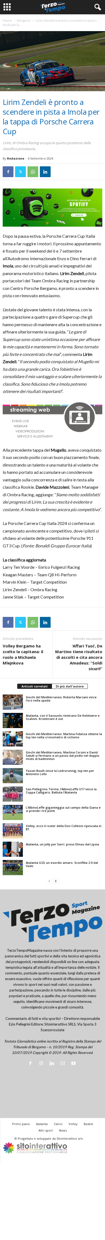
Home (7, 20)
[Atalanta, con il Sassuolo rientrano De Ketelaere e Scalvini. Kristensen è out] (13, 720)
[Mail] (63, 1064)
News (63, 1130)
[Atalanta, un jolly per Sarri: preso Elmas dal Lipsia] (13, 849)
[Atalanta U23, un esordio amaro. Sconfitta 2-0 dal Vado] (13, 867)
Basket (88, 1124)
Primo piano (21, 1124)
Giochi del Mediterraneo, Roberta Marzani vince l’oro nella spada (61, 698)
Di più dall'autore (70, 686)
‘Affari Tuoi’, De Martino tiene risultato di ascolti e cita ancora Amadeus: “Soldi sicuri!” (78, 657)
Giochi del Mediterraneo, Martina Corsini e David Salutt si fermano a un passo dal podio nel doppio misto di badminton (62, 755)
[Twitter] (20, 171)
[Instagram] (42, 1064)
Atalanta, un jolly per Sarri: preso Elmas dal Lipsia (62, 844)
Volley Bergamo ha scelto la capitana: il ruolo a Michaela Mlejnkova (23, 654)
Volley (73, 1124)
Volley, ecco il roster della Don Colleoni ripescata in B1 (64, 827)
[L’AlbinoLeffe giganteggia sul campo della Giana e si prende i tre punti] (13, 812)
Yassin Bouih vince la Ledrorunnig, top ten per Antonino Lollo (60, 772)
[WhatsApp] (32, 171)
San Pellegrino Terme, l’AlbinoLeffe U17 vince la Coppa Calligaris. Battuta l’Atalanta (61, 790)
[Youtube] (74, 1064)
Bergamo (23, 20)
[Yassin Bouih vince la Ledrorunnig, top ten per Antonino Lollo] (13, 775)
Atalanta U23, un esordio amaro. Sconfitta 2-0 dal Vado (62, 864)
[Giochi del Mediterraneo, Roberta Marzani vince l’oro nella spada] (13, 702)
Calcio (58, 1124)
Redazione (15, 158)
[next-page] (55, 881)
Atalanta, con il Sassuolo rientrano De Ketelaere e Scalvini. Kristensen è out (63, 717)
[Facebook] (8, 171)
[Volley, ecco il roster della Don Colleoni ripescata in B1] (13, 830)
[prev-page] (49, 881)
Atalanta (42, 1124)
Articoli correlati (35, 686)
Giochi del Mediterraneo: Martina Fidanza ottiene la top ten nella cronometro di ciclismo (64, 735)
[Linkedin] (45, 171)
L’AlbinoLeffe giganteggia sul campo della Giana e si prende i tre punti (63, 809)
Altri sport (45, 1130)
